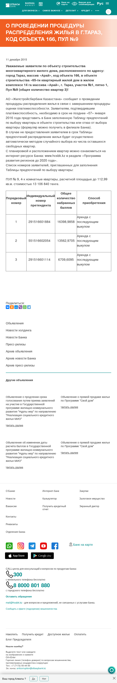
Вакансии (11, 506)
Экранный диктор (89, 506)
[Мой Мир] (16, 307)
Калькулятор (50, 498)
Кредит (86, 11)
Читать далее (14, 425)
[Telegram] (29, 307)
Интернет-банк (51, 491)
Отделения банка (15, 531)
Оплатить (80, 634)
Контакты (11, 516)
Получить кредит (32, 634)
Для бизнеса (30, 11)
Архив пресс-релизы (20, 365)
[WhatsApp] (25, 307)
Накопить (12, 634)
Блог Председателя (18, 639)
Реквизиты (12, 524)
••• (97, 11)
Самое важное (52, 11)
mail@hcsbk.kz (14, 602)
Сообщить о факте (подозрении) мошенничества (31, 608)
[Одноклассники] (12, 307)
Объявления (15, 323)
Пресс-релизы (16, 344)
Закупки (83, 491)
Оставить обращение (19, 596)
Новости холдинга (18, 330)
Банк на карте (83, 544)
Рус (100, 3)
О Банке (10, 491)
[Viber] (20, 307)
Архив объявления (19, 351)
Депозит (71, 11)
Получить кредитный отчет (54, 507)
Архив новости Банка (21, 358)
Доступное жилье (59, 634)
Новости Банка (16, 337)
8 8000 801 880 (31, 585)
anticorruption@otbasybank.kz (31, 668)
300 (17, 574)
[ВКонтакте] (7, 307)
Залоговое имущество (92, 498)
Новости (10, 498)
